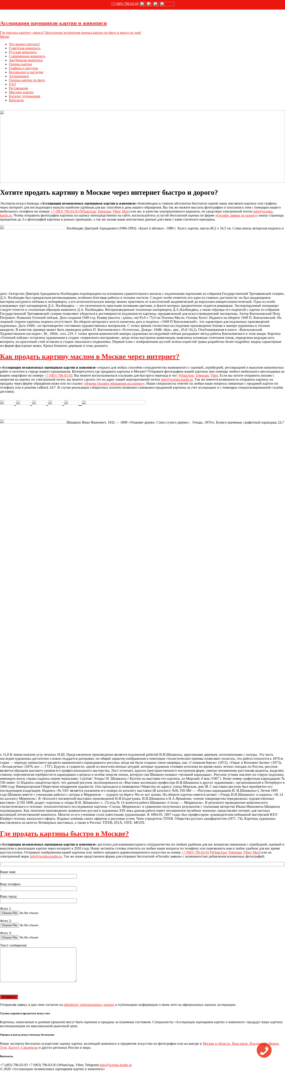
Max (125, 211)
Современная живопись (27, 56)
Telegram (104, 211)
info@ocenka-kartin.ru (177, 379)
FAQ (12, 84)
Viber (116, 211)
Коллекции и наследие (26, 72)
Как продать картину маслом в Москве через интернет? (89, 356)
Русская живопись (23, 52)
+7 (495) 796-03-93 (125, 4)
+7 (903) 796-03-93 (65, 211)
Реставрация (18, 88)
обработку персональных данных (89, 1005)
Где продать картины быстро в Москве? (64, 834)
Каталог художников (24, 96)
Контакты (16, 100)
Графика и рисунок (23, 68)
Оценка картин (20, 64)
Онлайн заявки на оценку (236, 215)
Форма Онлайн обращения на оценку (114, 383)
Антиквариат (19, 76)
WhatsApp (88, 211)
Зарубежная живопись (26, 60)
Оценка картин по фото (27, 80)
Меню (4, 36)
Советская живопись (25, 48)
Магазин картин (21, 92)
